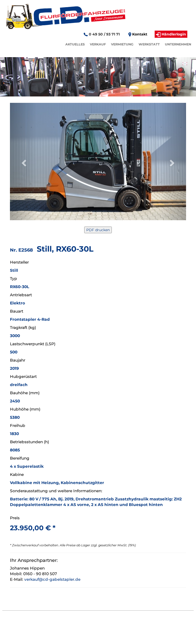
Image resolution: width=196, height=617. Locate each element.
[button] (23, 161)
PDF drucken (98, 230)
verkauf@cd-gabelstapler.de (52, 579)
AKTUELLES (75, 44)
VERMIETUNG (122, 44)
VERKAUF (98, 44)
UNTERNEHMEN (178, 44)
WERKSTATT (149, 44)
